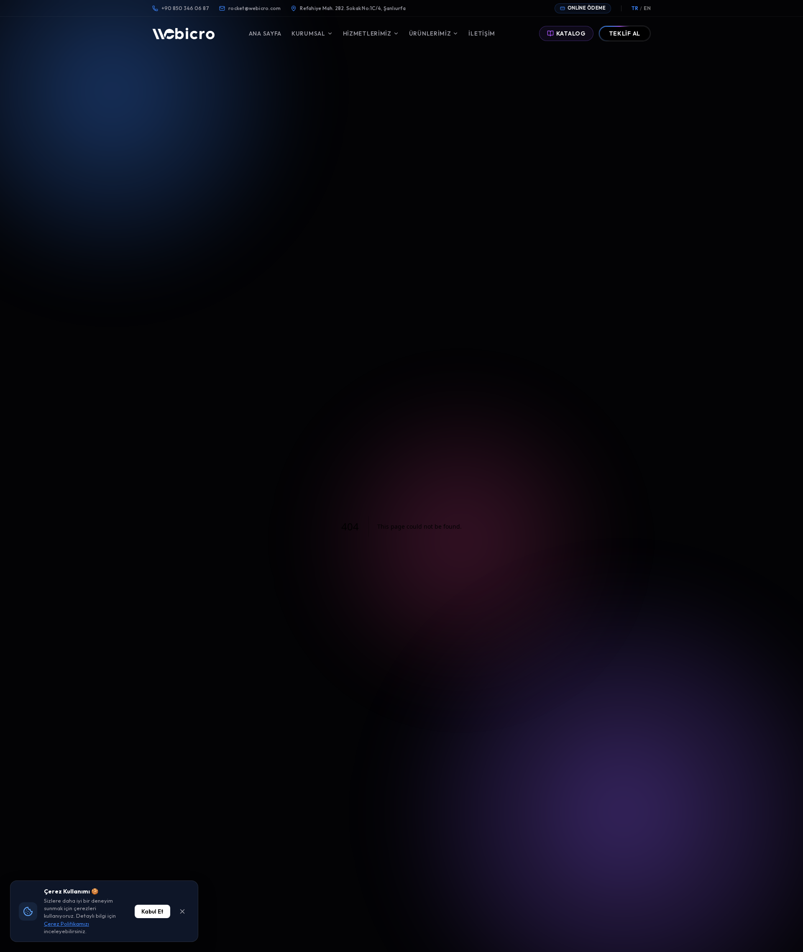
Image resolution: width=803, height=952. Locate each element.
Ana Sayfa (265, 33)
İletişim (481, 33)
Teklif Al (624, 33)
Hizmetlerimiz (367, 33)
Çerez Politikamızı (66, 923)
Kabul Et (152, 911)
